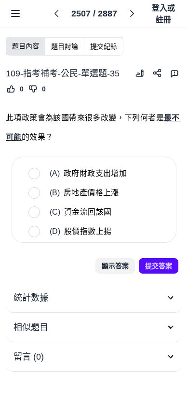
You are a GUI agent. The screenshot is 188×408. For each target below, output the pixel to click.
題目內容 (25, 46)
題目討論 (64, 46)
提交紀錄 (103, 46)
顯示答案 (115, 266)
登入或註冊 (163, 14)
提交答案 (158, 266)
